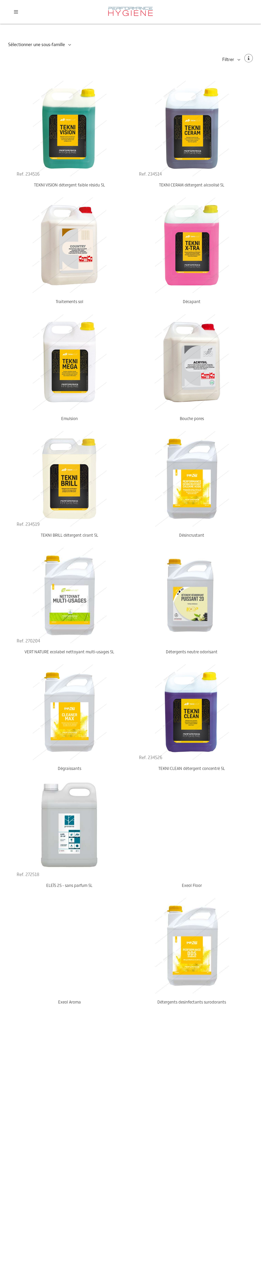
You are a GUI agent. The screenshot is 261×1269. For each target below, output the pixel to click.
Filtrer (228, 59)
